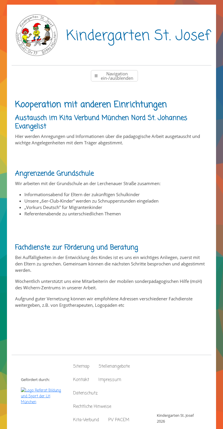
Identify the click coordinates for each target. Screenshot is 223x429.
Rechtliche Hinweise (92, 406)
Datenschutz (85, 393)
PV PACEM (118, 420)
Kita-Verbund (86, 420)
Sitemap (81, 366)
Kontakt (81, 380)
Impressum (109, 380)
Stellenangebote (114, 366)
